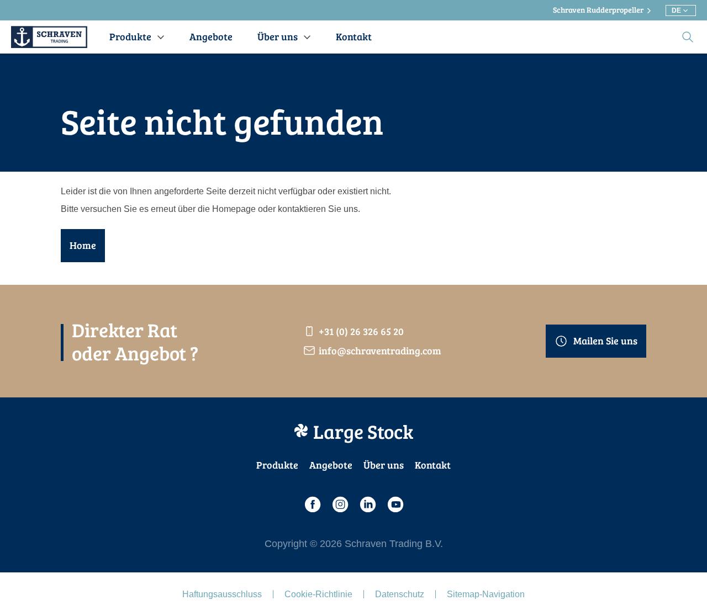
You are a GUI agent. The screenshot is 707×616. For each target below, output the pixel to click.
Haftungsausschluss (222, 594)
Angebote (330, 464)
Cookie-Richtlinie (318, 594)
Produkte (277, 464)
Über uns (383, 464)
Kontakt (433, 464)
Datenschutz (399, 594)
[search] (687, 37)
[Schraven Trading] (49, 37)
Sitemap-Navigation (486, 594)
